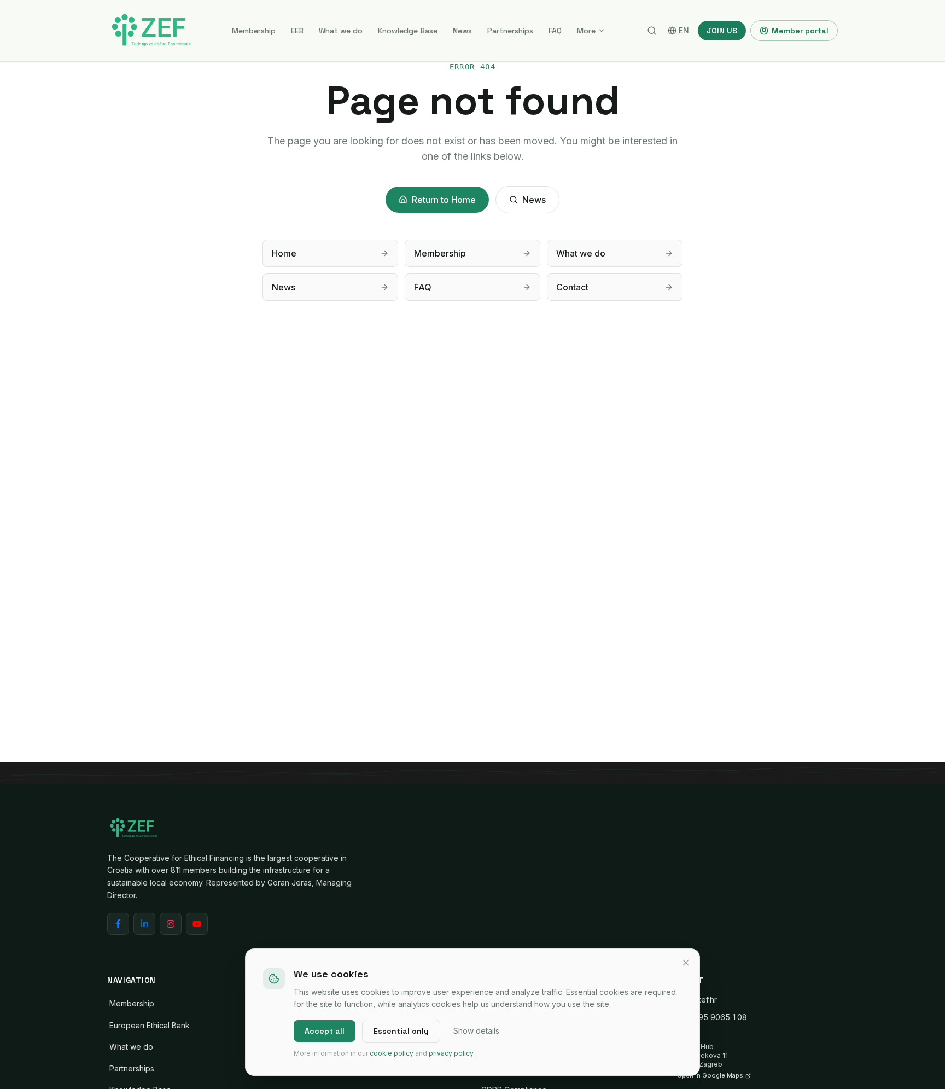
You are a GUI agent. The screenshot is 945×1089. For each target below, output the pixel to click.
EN (684, 30)
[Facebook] (118, 924)
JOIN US (722, 31)
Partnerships (510, 31)
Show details (476, 1030)
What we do (341, 31)
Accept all (325, 1031)
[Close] (686, 963)
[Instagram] (171, 924)
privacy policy (451, 1053)
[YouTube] (197, 924)
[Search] (652, 30)
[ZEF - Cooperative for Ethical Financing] (151, 31)
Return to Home (444, 199)
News (462, 31)
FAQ (555, 31)
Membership (254, 31)
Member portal (800, 31)
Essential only (401, 1031)
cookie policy (391, 1053)
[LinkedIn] (144, 924)
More (586, 31)
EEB (297, 31)
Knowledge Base (408, 31)
